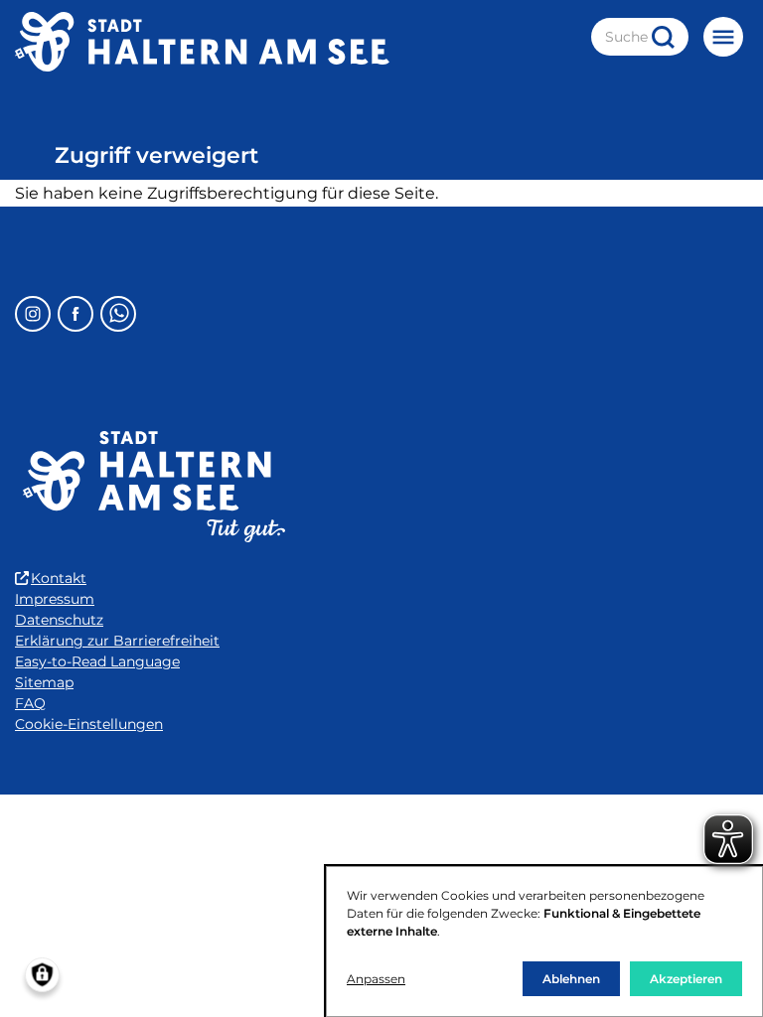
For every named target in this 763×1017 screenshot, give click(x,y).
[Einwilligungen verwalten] (42, 974)
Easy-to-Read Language (97, 661)
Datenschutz (59, 620)
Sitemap (44, 682)
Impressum (54, 599)
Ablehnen (571, 978)
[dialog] (544, 941)
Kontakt (58, 578)
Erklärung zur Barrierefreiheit (117, 641)
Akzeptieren (686, 978)
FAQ (30, 703)
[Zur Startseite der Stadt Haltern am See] (202, 42)
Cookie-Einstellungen (89, 724)
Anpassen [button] (376, 978)
